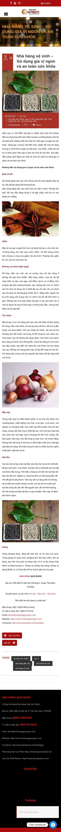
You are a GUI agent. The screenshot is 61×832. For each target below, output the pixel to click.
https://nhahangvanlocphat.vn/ (38, 752)
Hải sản (32, 594)
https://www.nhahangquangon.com (26, 619)
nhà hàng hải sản (43, 663)
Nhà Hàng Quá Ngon (29, 812)
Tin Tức (22, 116)
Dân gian (52, 594)
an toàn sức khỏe (16, 119)
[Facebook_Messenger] (53, 824)
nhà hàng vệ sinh (29, 121)
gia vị (27, 119)
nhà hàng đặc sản (39, 119)
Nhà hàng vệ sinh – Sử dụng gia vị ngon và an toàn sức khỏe (36, 61)
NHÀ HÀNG (24, 576)
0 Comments (14, 125)
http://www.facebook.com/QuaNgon (28, 623)
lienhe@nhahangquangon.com (22, 615)
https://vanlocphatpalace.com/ (35, 758)
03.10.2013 (10, 116)
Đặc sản (41, 594)
